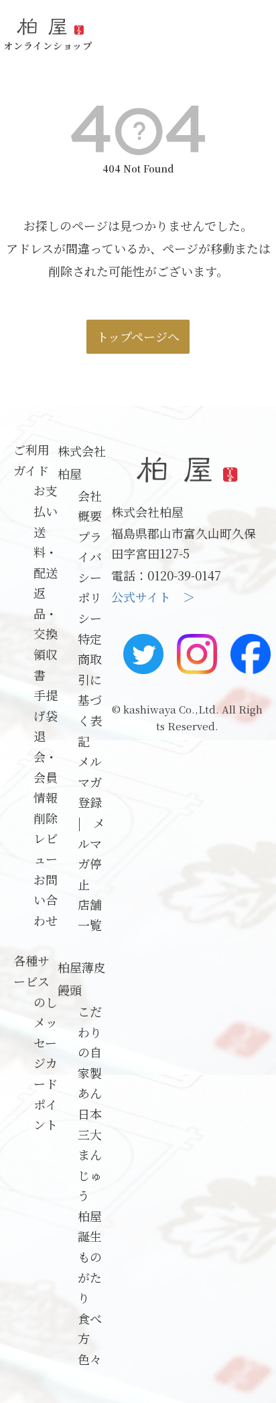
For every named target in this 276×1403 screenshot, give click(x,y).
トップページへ (138, 336)
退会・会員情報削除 (45, 776)
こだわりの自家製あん (90, 1051)
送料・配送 (45, 552)
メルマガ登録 (90, 781)
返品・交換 (45, 613)
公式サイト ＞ (153, 596)
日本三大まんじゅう (90, 1154)
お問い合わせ (45, 900)
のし (45, 1001)
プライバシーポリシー (90, 577)
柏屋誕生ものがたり (90, 1256)
